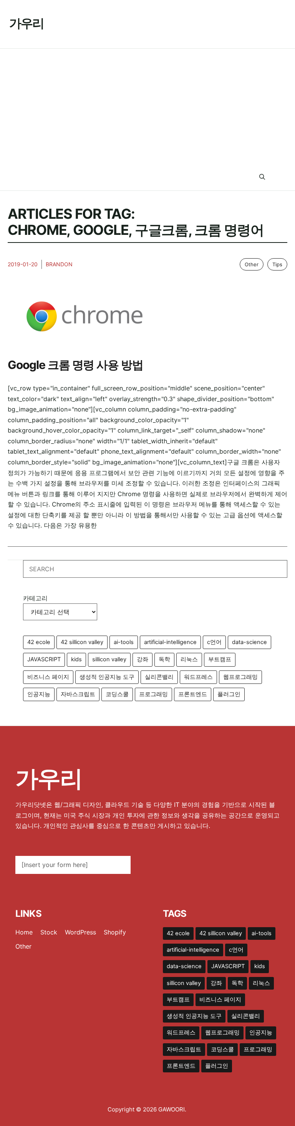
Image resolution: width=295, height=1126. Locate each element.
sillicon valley (109, 659)
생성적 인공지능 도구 (107, 677)
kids (76, 659)
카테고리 (35, 598)
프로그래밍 (153, 694)
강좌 (142, 659)
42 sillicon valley (82, 642)
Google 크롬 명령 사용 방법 (75, 365)
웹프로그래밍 (240, 677)
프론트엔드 (192, 694)
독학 (164, 659)
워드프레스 (198, 677)
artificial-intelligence (170, 642)
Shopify (115, 932)
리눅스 (189, 659)
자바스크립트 (78, 694)
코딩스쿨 (117, 694)
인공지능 (38, 694)
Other (252, 264)
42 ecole (38, 642)
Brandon (59, 264)
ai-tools (124, 642)
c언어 (214, 642)
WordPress (80, 932)
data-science (249, 642)
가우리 (26, 23)
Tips (277, 264)
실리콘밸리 (159, 677)
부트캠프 (219, 659)
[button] (262, 177)
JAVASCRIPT (44, 659)
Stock (48, 932)
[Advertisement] (147, 106)
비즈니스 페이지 (48, 677)
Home (24, 932)
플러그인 (228, 694)
